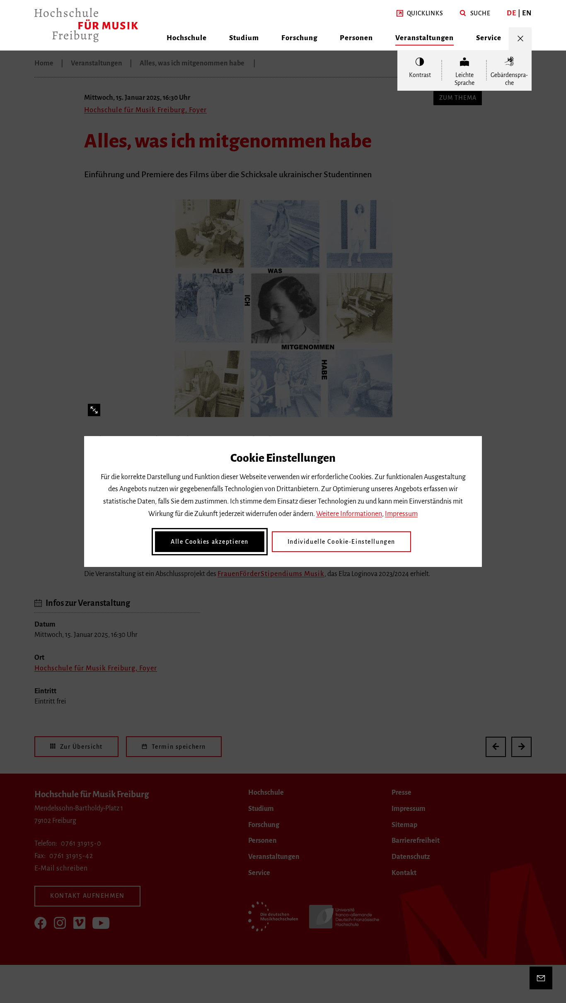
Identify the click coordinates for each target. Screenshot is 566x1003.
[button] (420, 13)
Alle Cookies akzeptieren (210, 541)
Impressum (401, 514)
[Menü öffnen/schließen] (520, 38)
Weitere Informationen (349, 514)
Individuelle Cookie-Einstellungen (341, 541)
